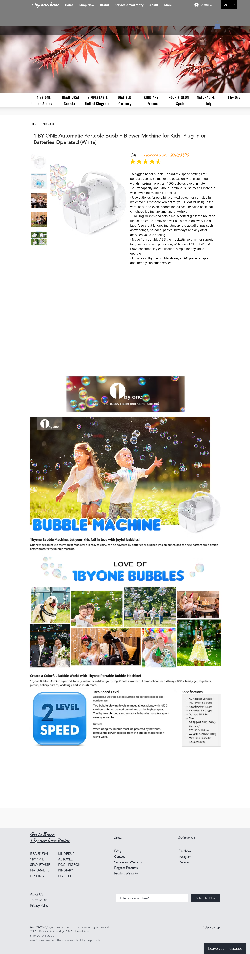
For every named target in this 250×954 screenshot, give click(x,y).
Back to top (212, 927)
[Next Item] (120, 201)
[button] (217, 25)
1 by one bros (45, 4)
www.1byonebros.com (42, 940)
